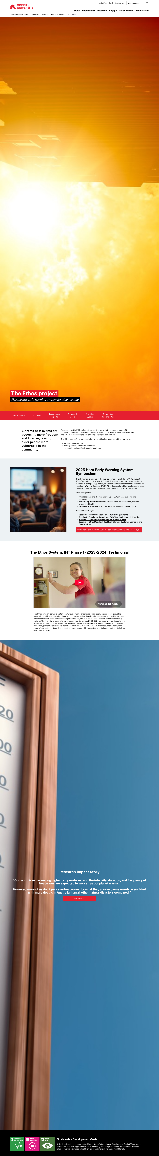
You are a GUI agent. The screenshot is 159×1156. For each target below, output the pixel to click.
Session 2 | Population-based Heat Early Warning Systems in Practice (109, 517)
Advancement (126, 10)
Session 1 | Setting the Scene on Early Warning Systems (103, 515)
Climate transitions (57, 14)
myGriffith (103, 3)
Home (12, 14)
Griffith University (21, 6)
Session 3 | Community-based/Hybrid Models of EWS (102, 519)
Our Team (37, 415)
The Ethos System (90, 415)
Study (77, 10)
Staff (111, 3)
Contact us (119, 3)
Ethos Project (19, 415)
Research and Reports (54, 415)
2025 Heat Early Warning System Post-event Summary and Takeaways (108, 530)
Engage (113, 10)
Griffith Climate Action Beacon (36, 14)
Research (102, 10)
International (88, 10)
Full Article (79, 899)
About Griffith (142, 10)
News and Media (72, 415)
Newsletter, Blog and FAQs (107, 415)
